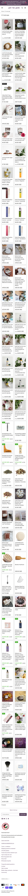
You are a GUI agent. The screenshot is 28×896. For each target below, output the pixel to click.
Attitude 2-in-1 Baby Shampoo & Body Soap (6, 632)
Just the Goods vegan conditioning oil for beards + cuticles (7, 181)
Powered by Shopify (5, 892)
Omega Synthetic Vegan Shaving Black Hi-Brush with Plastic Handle (7, 775)
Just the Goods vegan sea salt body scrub (20, 139)
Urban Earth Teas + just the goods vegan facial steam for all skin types (7, 97)
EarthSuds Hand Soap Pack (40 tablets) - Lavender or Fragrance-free (20, 797)
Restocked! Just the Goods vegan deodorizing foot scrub (20, 97)
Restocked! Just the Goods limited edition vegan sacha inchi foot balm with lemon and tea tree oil (20, 682)
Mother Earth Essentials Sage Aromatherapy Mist (19, 524)
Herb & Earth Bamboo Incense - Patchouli (20, 219)
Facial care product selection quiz (9, 852)
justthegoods (11, 890)
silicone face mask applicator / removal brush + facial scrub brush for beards (6, 589)
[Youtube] (4, 818)
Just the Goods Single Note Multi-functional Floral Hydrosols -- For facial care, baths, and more (20, 752)
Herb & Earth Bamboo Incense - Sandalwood (20, 238)
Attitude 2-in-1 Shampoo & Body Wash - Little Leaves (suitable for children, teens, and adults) (7, 656)
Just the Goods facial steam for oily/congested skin (20, 54)
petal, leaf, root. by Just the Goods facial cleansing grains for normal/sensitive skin (7, 348)
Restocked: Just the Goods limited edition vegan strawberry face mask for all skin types (20, 727)
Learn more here (5, 840)
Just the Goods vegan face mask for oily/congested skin (7, 75)
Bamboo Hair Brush (19, 564)
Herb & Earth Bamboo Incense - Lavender (7, 219)
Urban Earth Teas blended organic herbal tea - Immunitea (20, 480)
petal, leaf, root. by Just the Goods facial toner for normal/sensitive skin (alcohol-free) (7, 414)
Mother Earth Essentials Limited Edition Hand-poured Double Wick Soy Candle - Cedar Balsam (20, 281)
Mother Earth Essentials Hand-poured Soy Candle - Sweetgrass (20, 258)
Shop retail (3, 858)
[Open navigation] (2, 7)
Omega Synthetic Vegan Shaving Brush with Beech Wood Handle (20, 458)
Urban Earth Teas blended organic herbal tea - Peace (6, 502)
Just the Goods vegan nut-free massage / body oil (7, 33)
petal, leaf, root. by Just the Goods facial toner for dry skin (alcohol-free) (20, 392)
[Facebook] (2, 818)
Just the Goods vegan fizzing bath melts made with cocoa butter (20, 119)
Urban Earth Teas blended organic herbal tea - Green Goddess (6, 481)
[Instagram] (6, 818)
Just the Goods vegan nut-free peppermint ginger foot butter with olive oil (20, 160)
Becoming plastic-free (6, 856)
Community (4, 872)
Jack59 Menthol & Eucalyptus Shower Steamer (19, 544)
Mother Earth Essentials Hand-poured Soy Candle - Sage (7, 258)
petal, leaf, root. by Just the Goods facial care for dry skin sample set (7, 304)
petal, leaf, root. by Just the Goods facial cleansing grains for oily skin (20, 348)
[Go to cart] (25, 8)
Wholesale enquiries (6, 860)
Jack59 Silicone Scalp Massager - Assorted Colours (7, 566)
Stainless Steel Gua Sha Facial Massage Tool (20, 588)
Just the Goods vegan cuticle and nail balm (7, 750)
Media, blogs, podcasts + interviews (9, 870)
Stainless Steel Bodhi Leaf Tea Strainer (7, 523)
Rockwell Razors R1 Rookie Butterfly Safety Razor (7, 435)
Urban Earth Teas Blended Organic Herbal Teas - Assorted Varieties (19, 503)
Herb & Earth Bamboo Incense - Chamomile (20, 200)
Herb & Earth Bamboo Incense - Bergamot (20, 180)
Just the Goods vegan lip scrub (7, 158)
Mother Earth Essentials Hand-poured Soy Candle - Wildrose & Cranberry (7, 280)
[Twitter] (8, 818)
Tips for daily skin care (6, 854)
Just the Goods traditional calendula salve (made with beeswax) (7, 705)
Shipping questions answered (8, 848)
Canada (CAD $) (4, 878)
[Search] (22, 8)
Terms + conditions (5, 846)
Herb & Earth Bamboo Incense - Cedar (7, 200)
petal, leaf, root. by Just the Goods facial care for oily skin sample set (7, 326)
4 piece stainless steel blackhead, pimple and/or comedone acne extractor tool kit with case (7, 728)
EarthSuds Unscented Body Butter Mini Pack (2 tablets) (7, 796)
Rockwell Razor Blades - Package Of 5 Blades (20, 434)
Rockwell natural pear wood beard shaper (7, 456)
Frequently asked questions (8, 864)
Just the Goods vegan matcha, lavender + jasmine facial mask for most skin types (20, 75)
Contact (3, 866)
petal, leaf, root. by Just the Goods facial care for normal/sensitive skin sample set (20, 305)
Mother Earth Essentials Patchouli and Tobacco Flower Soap (7, 545)
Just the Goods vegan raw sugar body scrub (7, 139)
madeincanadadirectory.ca (7, 843)
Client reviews (4, 868)
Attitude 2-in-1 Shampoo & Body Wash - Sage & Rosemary (19, 632)
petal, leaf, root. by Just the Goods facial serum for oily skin (7, 391)
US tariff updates (5, 850)
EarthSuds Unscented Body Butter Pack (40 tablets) (20, 774)
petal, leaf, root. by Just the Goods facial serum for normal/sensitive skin (20, 370)
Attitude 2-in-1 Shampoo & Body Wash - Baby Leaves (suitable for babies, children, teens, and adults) (20, 657)
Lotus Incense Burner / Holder (20, 609)
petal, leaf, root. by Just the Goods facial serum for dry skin (7, 370)
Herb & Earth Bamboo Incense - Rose (7, 238)
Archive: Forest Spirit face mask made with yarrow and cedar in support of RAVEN (20, 33)
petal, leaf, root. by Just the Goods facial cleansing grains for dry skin (20, 327)
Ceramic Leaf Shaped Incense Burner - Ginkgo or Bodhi (20, 704)
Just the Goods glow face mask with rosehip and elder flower (7, 54)
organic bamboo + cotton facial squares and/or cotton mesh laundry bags (7, 610)
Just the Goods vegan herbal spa (7, 117)
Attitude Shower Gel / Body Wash (7, 680)
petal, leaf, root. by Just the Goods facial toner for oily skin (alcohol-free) (20, 414)
